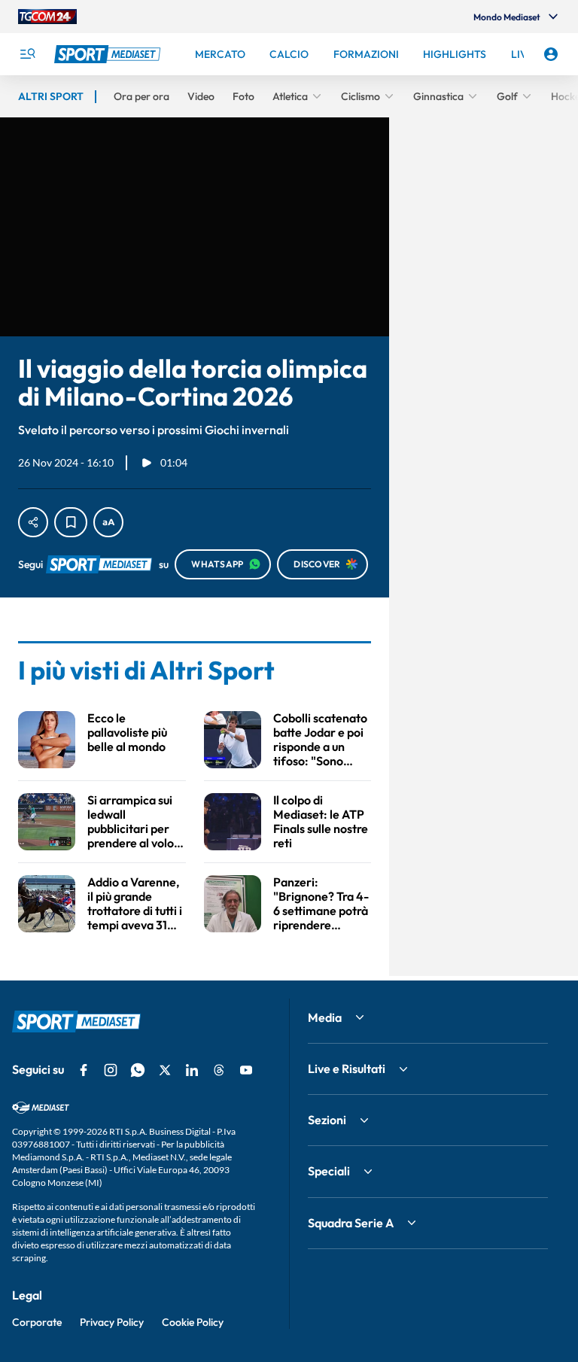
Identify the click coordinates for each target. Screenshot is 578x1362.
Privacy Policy (112, 1322)
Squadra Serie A (351, 1222)
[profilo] (551, 54)
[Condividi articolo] (33, 522)
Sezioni (327, 1119)
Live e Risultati (346, 1068)
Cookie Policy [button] (193, 1322)
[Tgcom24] (47, 16)
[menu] (27, 54)
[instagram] (110, 1070)
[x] (164, 1070)
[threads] (219, 1070)
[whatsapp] (137, 1070)
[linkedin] (191, 1070)
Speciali (329, 1170)
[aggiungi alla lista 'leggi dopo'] (70, 522)
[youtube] (246, 1070)
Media (325, 1017)
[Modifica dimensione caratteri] (108, 522)
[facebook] (83, 1070)
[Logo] (109, 54)
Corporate (37, 1322)
